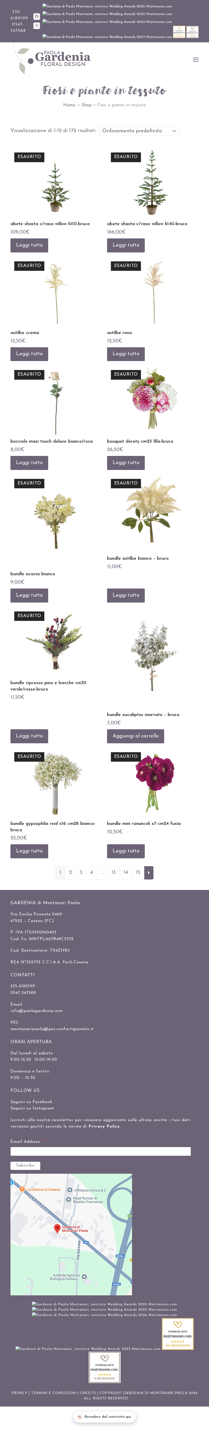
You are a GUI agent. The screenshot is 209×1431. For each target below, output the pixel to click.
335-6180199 (22, 986)
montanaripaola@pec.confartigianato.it (52, 1029)
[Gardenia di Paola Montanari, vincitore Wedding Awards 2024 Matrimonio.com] (107, 22)
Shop (86, 105)
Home (69, 105)
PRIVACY (19, 1393)
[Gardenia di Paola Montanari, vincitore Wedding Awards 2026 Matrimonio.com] (107, 6)
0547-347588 (23, 993)
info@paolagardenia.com (36, 1011)
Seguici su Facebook (31, 1102)
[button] (196, 59)
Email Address (27, 1143)
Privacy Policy (104, 1127)
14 (126, 872)
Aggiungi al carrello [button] (136, 736)
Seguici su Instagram (32, 1108)
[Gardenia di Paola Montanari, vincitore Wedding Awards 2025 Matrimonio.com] (107, 14)
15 (138, 872)
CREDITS (88, 1393)
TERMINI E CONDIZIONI (53, 1393)
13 (113, 872)
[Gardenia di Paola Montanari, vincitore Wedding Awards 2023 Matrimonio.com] (108, 37)
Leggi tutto (29, 245)
